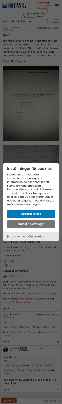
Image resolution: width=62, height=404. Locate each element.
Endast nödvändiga (31, 224)
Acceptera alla (31, 214)
